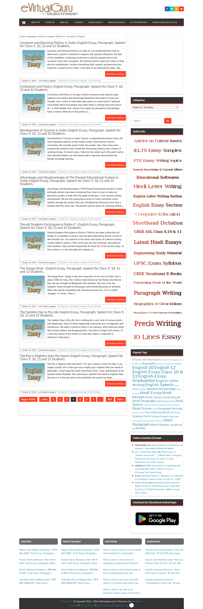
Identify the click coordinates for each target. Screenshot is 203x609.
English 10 (143, 367)
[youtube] (181, 9)
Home (22, 36)
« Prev (44, 399)
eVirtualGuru (66, 601)
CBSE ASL (64, 22)
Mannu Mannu (142, 482)
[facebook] (167, 9)
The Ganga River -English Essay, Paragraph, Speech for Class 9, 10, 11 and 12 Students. (70, 270)
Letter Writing (138, 22)
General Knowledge (161, 388)
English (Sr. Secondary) (69, 80)
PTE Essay (175, 412)
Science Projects (160, 416)
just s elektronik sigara (146, 452)
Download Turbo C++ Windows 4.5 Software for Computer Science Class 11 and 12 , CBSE (159, 477)
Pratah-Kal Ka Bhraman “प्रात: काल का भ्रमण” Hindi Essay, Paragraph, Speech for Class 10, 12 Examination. (37, 561)
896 (110, 399)
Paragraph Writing (170, 408)
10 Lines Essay (151, 359)
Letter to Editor (173, 405)
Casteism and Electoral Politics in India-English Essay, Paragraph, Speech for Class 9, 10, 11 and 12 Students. (72, 44)
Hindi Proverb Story (165, 401)
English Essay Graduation (149, 378)
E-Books (78, 22)
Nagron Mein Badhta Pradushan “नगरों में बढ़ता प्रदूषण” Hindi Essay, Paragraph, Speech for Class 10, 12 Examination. (38, 551)
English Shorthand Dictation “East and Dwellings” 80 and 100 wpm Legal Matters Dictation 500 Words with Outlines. (164, 551)
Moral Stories (142, 408)
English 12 (165, 367)
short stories (159, 424)
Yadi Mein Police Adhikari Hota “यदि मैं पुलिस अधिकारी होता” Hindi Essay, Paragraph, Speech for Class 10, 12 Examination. (37, 581)
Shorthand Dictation (164, 22)
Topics (48, 22)
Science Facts (141, 416)
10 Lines (137, 359)
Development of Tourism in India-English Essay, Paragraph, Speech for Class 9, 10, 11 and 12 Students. (70, 132)
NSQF (154, 409)
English (178, 363)
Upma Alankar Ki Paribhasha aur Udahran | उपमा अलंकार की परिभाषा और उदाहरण (159, 446)
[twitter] (172, 9)
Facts (176, 385)
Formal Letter (139, 389)
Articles (163, 359)
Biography (148, 363)
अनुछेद (171, 425)
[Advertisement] (157, 65)
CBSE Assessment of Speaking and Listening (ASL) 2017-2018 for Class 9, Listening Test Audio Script (157, 469)
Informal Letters (150, 404)
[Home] (23, 22)
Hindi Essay (150, 392)
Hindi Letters (154, 397)
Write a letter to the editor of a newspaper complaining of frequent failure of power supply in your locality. (120, 561)
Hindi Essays (95, 22)
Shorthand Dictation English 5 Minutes (147, 420)
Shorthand (174, 416)
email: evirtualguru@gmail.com (113, 605)
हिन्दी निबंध (140, 428)
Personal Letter (138, 412)
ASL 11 (138, 363)
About (34, 22)
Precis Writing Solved (157, 412)
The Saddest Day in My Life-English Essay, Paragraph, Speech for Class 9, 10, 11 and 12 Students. (72, 313)
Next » (120, 399)
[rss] (176, 9)
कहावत (176, 425)
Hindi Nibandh (171, 397)
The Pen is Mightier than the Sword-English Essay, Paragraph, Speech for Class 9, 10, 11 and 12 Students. (71, 357)
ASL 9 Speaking (173, 359)
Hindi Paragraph (143, 400)
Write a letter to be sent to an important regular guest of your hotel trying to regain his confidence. (121, 591)
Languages (31, 36)
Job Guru (162, 405)
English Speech (159, 384)
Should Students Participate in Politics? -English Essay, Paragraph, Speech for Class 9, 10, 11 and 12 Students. (67, 226)
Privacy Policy (87, 605)
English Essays (116, 22)
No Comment (96, 80)
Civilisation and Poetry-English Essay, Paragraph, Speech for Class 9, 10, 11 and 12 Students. (71, 88)
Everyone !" (137, 601)
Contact (73, 605)
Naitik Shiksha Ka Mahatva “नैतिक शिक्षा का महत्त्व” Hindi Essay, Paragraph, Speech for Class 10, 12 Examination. (37, 571)
